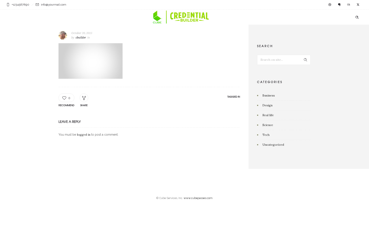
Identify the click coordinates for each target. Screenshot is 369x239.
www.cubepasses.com (198, 198)
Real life (268, 115)
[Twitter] (358, 4)
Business (268, 95)
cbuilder (81, 37)
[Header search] (357, 17)
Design (267, 105)
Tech (265, 135)
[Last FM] (348, 4)
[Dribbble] (329, 4)
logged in (83, 135)
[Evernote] (339, 4)
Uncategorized (273, 145)
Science (267, 125)
